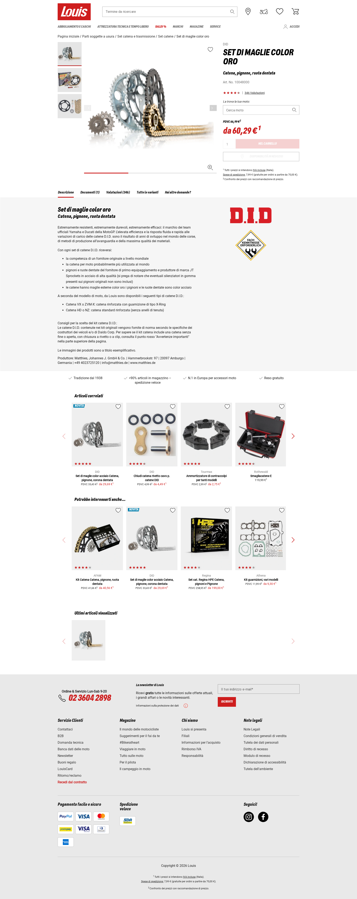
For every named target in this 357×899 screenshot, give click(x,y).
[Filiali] (248, 11)
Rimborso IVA (191, 749)
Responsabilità (192, 756)
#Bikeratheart (129, 742)
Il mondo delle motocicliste (139, 729)
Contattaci (65, 729)
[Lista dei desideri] (279, 11)
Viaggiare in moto (132, 749)
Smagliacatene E (261, 476)
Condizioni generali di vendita (265, 736)
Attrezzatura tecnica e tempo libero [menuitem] (123, 26)
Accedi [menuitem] (294, 26)
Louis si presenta (194, 729)
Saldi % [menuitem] (160, 26)
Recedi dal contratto (72, 782)
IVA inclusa (259, 170)
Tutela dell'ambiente (258, 769)
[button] (232, 11)
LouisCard (65, 769)
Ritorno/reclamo (69, 775)
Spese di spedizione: (234, 174)
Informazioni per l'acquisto (201, 742)
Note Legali (252, 729)
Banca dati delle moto (73, 749)
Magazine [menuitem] (196, 26)
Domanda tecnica (70, 742)
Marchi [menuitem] (178, 26)
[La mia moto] (264, 11)
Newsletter (65, 756)
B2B (61, 736)
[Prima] (213, 108)
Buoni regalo (67, 762)
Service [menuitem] (215, 26)
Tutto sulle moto (131, 756)
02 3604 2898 (89, 698)
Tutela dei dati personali (261, 742)
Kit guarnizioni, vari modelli (261, 579)
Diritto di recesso (256, 749)
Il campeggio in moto (135, 769)
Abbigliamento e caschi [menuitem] (74, 26)
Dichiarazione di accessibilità (265, 762)
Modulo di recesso (257, 756)
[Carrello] (295, 11)
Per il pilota (128, 762)
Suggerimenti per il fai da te (140, 736)
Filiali (185, 736)
